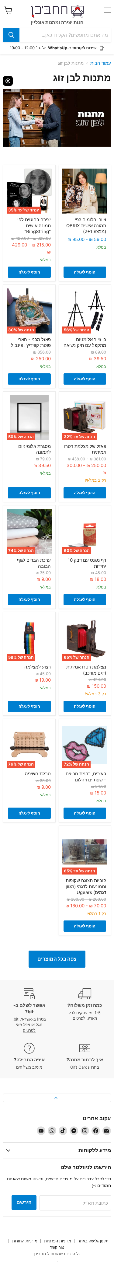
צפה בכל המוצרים (57, 959)
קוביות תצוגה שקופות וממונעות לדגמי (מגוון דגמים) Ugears (86, 886)
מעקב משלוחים (29, 1067)
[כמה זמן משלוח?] (85, 1010)
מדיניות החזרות (24, 1240)
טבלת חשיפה (38, 774)
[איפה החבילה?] (29, 1056)
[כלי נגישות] (8, 81)
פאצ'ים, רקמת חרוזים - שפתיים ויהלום (86, 777)
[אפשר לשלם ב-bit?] (29, 1010)
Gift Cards (80, 1067)
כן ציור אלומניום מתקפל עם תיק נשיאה (85, 342)
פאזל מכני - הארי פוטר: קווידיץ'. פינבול (31, 342)
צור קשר (57, 1247)
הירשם (24, 1202)
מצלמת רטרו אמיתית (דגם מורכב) (86, 670)
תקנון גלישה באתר (93, 1240)
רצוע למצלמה (37, 667)
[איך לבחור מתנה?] (85, 1056)
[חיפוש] (11, 35)
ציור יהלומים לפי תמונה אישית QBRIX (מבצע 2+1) (86, 225)
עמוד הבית (100, 63)
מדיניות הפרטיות (57, 1240)
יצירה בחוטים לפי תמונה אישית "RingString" (34, 225)
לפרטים (79, 1018)
